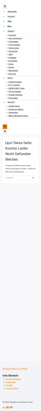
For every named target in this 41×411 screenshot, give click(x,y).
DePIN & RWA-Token (17, 88)
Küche (11, 64)
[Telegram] (11, 407)
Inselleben (12, 58)
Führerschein (14, 48)
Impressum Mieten (16, 109)
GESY (11, 54)
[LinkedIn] (9, 407)
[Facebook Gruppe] (6, 407)
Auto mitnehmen (15, 38)
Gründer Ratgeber (16, 95)
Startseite (12, 11)
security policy (12, 388)
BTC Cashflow (14, 85)
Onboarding (13, 113)
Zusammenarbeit (13, 379)
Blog (9, 26)
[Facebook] (4, 407)
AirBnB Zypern (14, 106)
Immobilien (13, 61)
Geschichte (13, 51)
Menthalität (13, 71)
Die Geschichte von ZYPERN (15, 369)
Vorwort (11, 16)
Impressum (11, 382)
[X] (8, 407)
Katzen (11, 67)
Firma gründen (14, 45)
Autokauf (12, 35)
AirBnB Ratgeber (15, 82)
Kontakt (9, 385)
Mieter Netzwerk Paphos (18, 116)
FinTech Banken (15, 92)
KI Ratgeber (13, 98)
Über (10, 21)
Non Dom (12, 74)
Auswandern (13, 42)
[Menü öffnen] (5, 126)
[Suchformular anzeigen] (5, 6)
